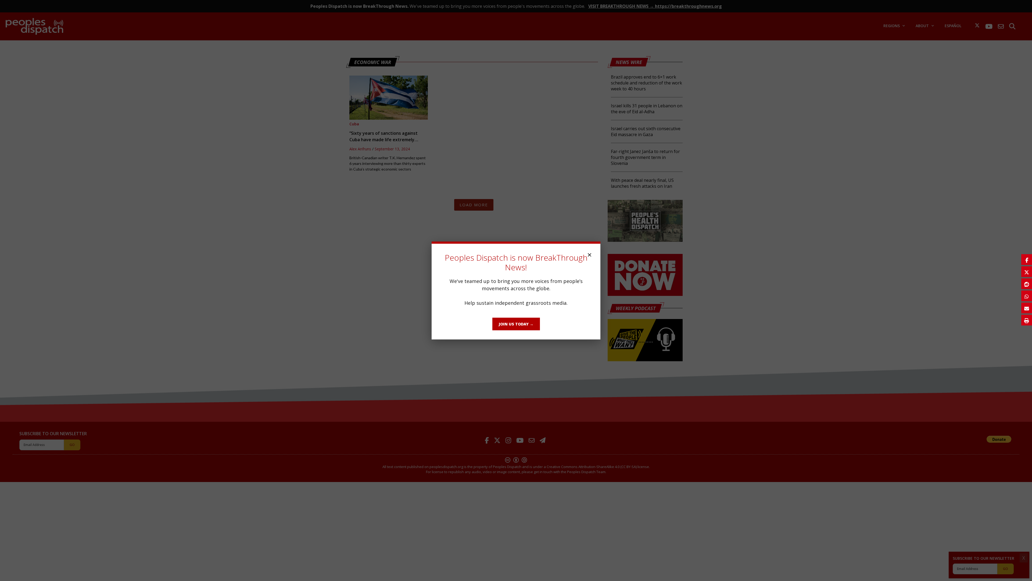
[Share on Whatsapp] (1026, 295)
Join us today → (516, 324)
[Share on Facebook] (1026, 259)
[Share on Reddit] (1026, 283)
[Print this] (1026, 320)
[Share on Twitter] (1026, 271)
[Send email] (1026, 308)
